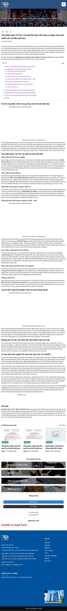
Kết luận (6, 98)
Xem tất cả (62, 425)
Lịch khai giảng (48, 550)
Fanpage (34, 502)
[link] (10, 32)
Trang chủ (4, 18)
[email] (6, 32)
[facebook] (3, 32)
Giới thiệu (47, 545)
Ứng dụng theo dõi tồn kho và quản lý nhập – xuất (20, 79)
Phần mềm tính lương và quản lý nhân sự (17, 76)
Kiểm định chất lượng (50, 555)
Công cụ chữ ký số (11, 87)
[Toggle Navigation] (64, 4)
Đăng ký (46, 558)
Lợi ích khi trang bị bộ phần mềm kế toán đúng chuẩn (19, 90)
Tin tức (46, 553)
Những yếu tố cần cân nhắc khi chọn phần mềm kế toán (20, 93)
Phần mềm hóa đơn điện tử (13, 74)
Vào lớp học (47, 561)
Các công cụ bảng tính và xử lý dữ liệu (17, 81)
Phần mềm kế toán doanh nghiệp (15, 71)
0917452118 (34, 515)
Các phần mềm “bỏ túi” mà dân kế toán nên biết (17, 69)
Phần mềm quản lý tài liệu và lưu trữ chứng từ (19, 84)
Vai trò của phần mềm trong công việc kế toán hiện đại (19, 66)
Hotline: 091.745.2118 (7, 562)
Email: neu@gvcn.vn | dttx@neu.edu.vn (12, 564)
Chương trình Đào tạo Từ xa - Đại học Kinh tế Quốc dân (16, 577)
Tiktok (35, 506)
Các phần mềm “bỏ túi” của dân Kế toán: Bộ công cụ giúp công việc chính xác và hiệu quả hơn (35, 18)
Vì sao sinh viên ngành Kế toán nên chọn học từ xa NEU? (20, 95)
